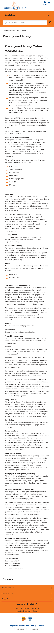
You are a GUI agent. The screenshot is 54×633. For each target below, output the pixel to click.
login (44, 4)
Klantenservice (7, 593)
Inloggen (5, 599)
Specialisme (10, 15)
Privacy (33, 626)
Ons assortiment (8, 588)
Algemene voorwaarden (19, 626)
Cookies (41, 626)
